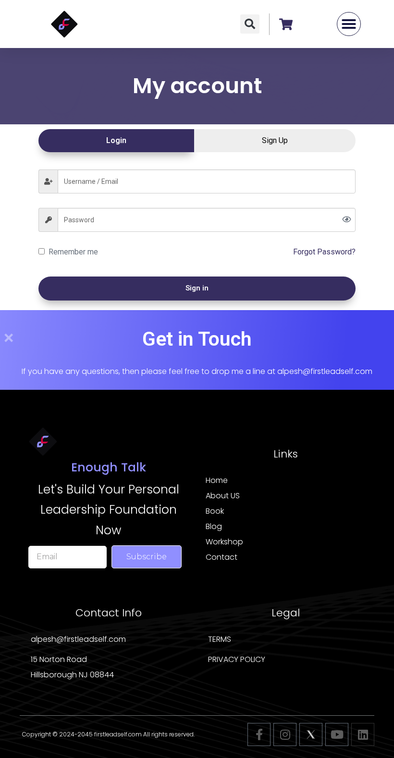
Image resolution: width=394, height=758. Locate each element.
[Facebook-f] (259, 734)
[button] (249, 24)
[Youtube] (336, 734)
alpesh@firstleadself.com (324, 371)
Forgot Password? (324, 251)
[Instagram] (284, 734)
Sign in (197, 288)
